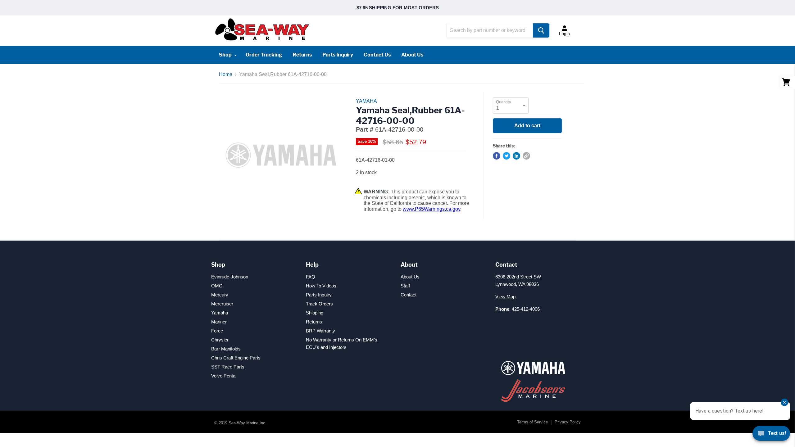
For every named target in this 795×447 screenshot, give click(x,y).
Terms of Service (532, 422)
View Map (505, 296)
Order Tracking (264, 55)
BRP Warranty (320, 330)
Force (217, 330)
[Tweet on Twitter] (506, 156)
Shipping (314, 312)
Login (564, 33)
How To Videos (321, 285)
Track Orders (319, 303)
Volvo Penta (223, 375)
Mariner (219, 321)
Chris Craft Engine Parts (236, 357)
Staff (405, 285)
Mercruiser (222, 303)
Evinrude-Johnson (229, 276)
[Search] (541, 30)
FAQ (310, 276)
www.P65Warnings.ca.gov (431, 209)
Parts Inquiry (337, 55)
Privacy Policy (568, 422)
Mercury (219, 294)
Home (225, 74)
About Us (412, 55)
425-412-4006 (526, 309)
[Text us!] (771, 434)
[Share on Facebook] (496, 156)
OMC (216, 285)
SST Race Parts (227, 366)
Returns (302, 55)
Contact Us (377, 55)
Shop (226, 55)
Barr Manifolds (226, 348)
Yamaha (219, 312)
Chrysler (220, 339)
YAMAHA (366, 101)
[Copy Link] (526, 156)
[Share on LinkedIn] (516, 156)
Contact (408, 294)
